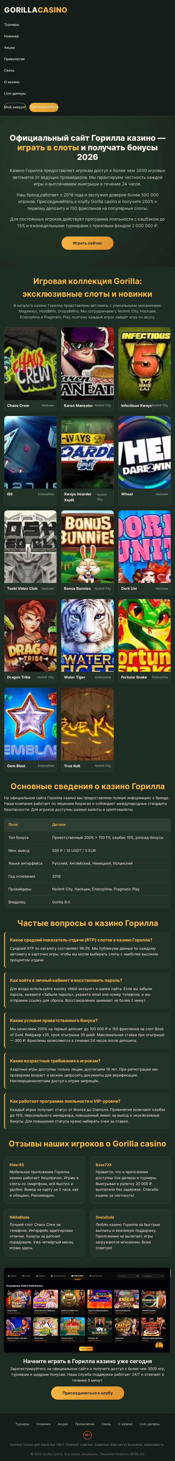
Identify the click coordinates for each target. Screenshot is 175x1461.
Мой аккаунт (15, 107)
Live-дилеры (15, 93)
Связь (9, 70)
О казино (12, 82)
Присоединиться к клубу (87, 1393)
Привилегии (14, 59)
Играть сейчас (87, 243)
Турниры (11, 24)
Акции (9, 47)
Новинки (11, 36)
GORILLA (35, 9)
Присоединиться (43, 107)
